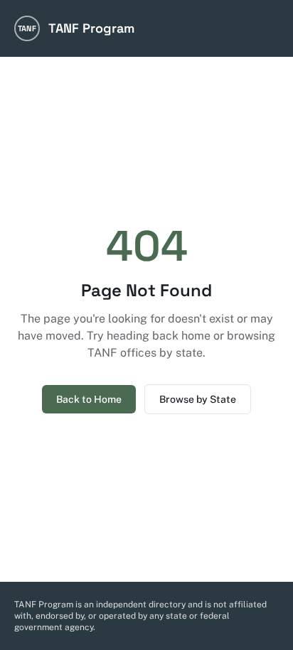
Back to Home (89, 399)
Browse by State (197, 399)
